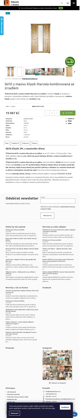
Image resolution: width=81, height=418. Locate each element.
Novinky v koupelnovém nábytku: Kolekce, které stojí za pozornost (22, 291)
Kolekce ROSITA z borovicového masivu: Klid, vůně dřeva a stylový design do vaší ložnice (58, 260)
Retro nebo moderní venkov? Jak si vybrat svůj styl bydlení (21, 239)
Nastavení (14, 413)
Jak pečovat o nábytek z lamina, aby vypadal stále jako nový (21, 260)
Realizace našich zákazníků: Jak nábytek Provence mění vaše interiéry (21, 333)
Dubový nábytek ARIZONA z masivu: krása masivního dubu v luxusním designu (58, 272)
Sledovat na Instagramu (59, 383)
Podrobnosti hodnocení (29, 79)
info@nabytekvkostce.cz (53, 391)
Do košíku (69, 113)
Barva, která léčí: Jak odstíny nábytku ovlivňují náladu (22, 249)
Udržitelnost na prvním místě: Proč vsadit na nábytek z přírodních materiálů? (58, 230)
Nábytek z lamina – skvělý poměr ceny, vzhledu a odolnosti (21, 272)
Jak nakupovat (11, 392)
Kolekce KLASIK (28, 118)
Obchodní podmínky (13, 394)
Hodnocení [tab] (25, 143)
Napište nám (11, 402)
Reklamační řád (12, 399)
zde (53, 408)
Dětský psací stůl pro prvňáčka (15, 230)
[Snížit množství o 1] (47, 113)
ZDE (61, 8)
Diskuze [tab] (34, 143)
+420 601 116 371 (51, 396)
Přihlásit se (47, 215)
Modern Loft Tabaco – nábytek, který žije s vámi (57, 249)
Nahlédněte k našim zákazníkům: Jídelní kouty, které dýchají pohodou (22, 310)
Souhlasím (65, 407)
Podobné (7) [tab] (15, 143)
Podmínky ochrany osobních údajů (17, 397)
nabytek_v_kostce (51, 401)
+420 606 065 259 (51, 394)
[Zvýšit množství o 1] (56, 113)
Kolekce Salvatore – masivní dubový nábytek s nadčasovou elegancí (20, 322)
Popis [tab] (7, 143)
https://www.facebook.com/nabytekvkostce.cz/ (60, 399)
